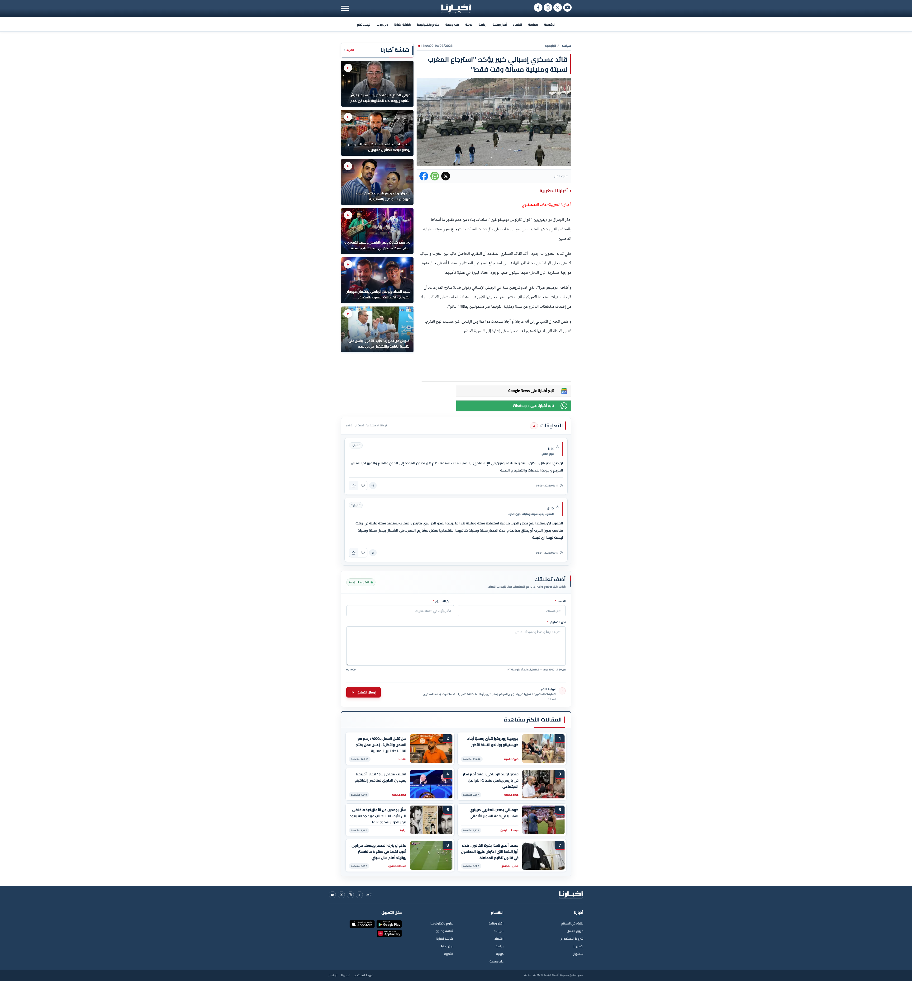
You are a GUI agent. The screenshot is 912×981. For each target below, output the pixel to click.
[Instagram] (350, 894)
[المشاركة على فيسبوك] (423, 176)
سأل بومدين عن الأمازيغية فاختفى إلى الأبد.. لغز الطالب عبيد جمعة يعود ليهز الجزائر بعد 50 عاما (378, 816)
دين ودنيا (382, 24)
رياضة (482, 24)
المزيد (349, 50)
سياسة (533, 24)
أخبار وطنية (500, 24)
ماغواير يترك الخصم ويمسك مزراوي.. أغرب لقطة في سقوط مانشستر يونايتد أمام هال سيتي (378, 851)
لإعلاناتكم (363, 24)
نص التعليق (556, 622)
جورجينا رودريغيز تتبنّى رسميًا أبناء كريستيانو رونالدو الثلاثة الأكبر (492, 742)
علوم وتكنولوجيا (428, 24)
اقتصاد (517, 24)
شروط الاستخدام (571, 938)
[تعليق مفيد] (353, 485)
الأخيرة (448, 954)
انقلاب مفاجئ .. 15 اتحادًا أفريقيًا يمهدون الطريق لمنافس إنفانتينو (380, 777)
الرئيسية (549, 24)
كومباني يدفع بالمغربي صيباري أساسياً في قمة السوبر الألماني (494, 813)
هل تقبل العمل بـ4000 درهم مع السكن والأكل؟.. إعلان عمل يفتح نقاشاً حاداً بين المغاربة (381, 745)
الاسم (560, 601)
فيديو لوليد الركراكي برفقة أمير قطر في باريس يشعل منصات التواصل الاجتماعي (490, 780)
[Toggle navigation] (345, 8)
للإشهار (578, 954)
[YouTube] (332, 894)
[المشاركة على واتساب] (434, 176)
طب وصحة (452, 24)
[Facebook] (359, 894)
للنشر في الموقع (572, 923)
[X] (341, 894)
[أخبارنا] (571, 894)
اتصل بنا (345, 975)
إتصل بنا (578, 946)
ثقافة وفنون (444, 931)
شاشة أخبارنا (402, 24)
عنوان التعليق (443, 601)
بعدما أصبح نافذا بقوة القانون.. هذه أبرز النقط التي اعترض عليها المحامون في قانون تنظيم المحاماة (489, 851)
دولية (468, 24)
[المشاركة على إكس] (445, 176)
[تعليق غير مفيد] (362, 485)
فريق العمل (575, 931)
